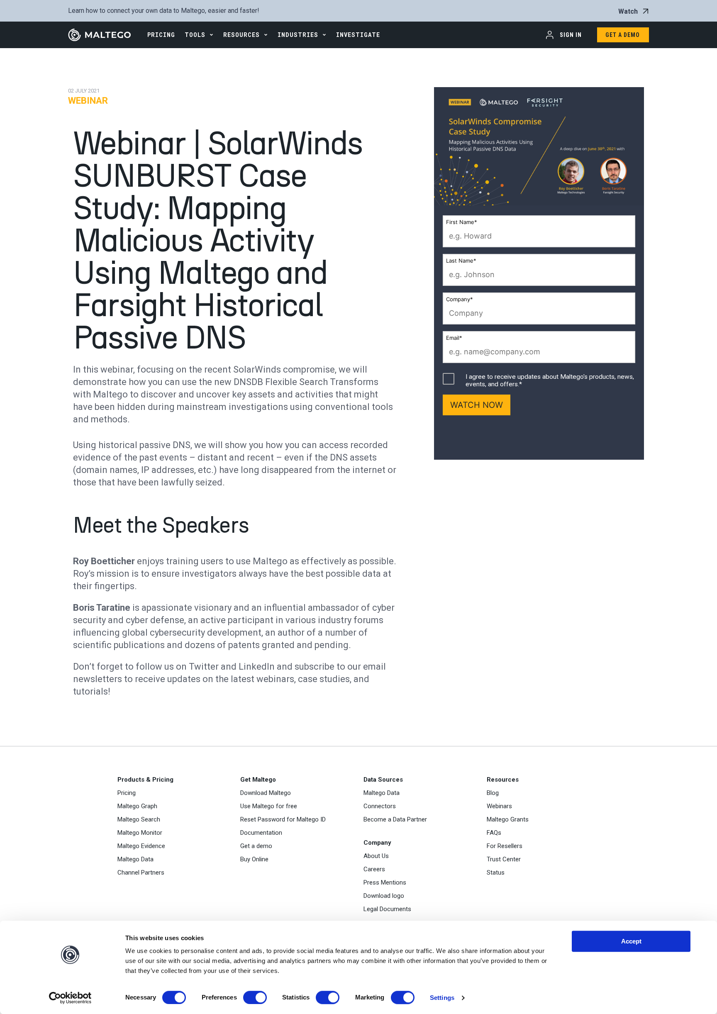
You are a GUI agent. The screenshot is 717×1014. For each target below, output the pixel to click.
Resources (241, 35)
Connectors (379, 806)
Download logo (383, 895)
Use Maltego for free (268, 806)
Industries (298, 35)
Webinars (499, 806)
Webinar (88, 100)
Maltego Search (138, 819)
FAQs (494, 832)
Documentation (261, 832)
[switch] (255, 997)
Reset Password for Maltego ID (283, 819)
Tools (195, 35)
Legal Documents (387, 909)
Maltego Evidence (141, 846)
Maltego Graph (137, 806)
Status (496, 872)
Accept (631, 941)
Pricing (126, 793)
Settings (442, 997)
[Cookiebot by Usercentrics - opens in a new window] (70, 998)
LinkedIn (257, 666)
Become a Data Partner (395, 819)
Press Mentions (384, 882)
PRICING (161, 35)
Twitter (204, 666)
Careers (374, 869)
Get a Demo (622, 35)
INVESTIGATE (358, 35)
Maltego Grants (508, 819)
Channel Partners (140, 872)
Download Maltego (265, 793)
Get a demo (256, 846)
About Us (376, 856)
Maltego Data (135, 859)
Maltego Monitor (139, 832)
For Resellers (504, 846)
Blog (493, 793)
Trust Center (504, 859)
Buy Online (254, 859)
